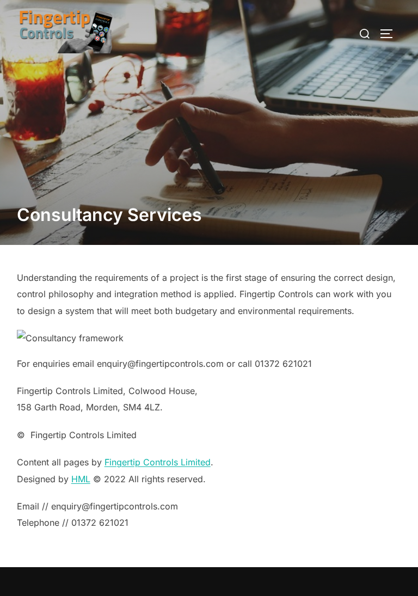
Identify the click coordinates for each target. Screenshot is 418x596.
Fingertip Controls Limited (157, 462)
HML (80, 479)
